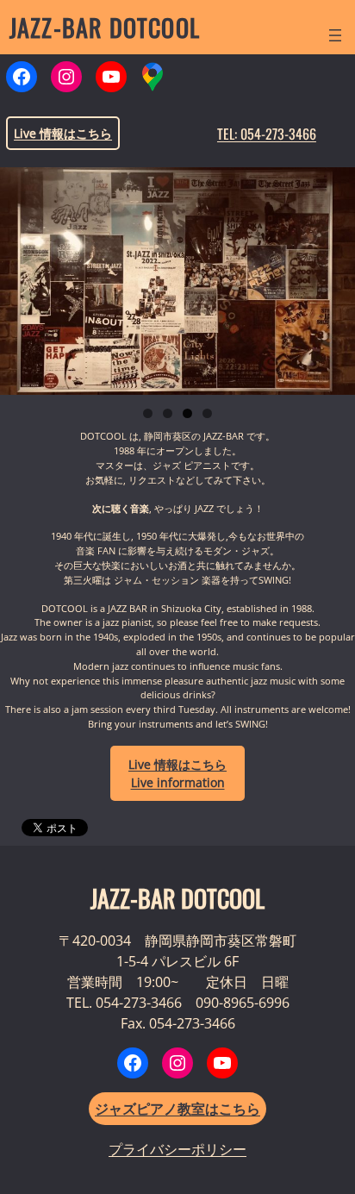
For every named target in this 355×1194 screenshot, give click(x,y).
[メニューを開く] (335, 35)
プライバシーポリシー (177, 1149)
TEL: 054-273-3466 (266, 133)
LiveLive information (177, 773)
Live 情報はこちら (63, 133)
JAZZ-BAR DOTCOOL (104, 27)
